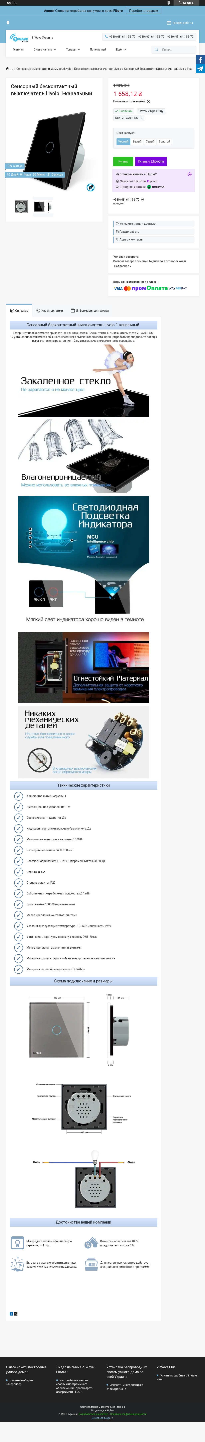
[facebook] (11, 1314)
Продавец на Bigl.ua (102, 1410)
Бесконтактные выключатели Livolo (97, 68)
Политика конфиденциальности (128, 1414)
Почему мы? (98, 49)
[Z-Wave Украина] (19, 38)
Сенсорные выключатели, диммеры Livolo (43, 68)
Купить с (144, 161)
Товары (71, 49)
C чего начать (43, 49)
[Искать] (156, 50)
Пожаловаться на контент (93, 1414)
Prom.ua (120, 1407)
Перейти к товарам (143, 11)
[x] (15, 1314)
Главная (18, 49)
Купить (123, 161)
